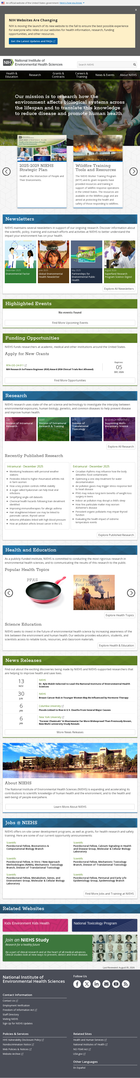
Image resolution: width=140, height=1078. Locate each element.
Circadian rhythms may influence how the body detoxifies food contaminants (101, 473)
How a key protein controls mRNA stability (32, 486)
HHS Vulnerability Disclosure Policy (22, 1039)
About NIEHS (128, 75)
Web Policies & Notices (16, 1049)
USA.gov (77, 1053)
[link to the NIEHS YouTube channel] (116, 984)
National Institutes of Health (88, 1044)
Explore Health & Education (116, 645)
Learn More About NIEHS (70, 807)
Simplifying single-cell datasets (26, 497)
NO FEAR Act (80, 1049)
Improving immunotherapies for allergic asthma (36, 508)
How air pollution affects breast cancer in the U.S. (36, 523)
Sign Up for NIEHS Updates (18, 1023)
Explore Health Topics (120, 615)
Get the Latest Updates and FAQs (31, 41)
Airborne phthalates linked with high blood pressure (38, 519)
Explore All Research (121, 446)
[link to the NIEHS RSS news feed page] (126, 984)
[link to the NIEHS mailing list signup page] (106, 984)
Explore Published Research (116, 535)
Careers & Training (81, 75)
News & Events (104, 75)
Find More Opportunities (70, 380)
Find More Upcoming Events (70, 323)
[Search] (134, 65)
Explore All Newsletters (119, 289)
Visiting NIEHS (10, 1019)
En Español (79, 1067)
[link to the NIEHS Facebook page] (77, 984)
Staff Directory (11, 1014)
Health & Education (11, 75)
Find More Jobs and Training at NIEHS (109, 894)
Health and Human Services (88, 1039)
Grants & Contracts (58, 75)
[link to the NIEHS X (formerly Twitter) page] (87, 984)
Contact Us (9, 1000)
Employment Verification (16, 1005)
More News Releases (70, 732)
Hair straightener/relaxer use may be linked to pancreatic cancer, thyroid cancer (34, 514)
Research (35, 75)
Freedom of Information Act (18, 1009)
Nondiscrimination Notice (17, 1044)
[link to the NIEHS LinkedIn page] (96, 984)
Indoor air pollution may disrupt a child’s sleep (100, 500)
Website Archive (11, 1053)
